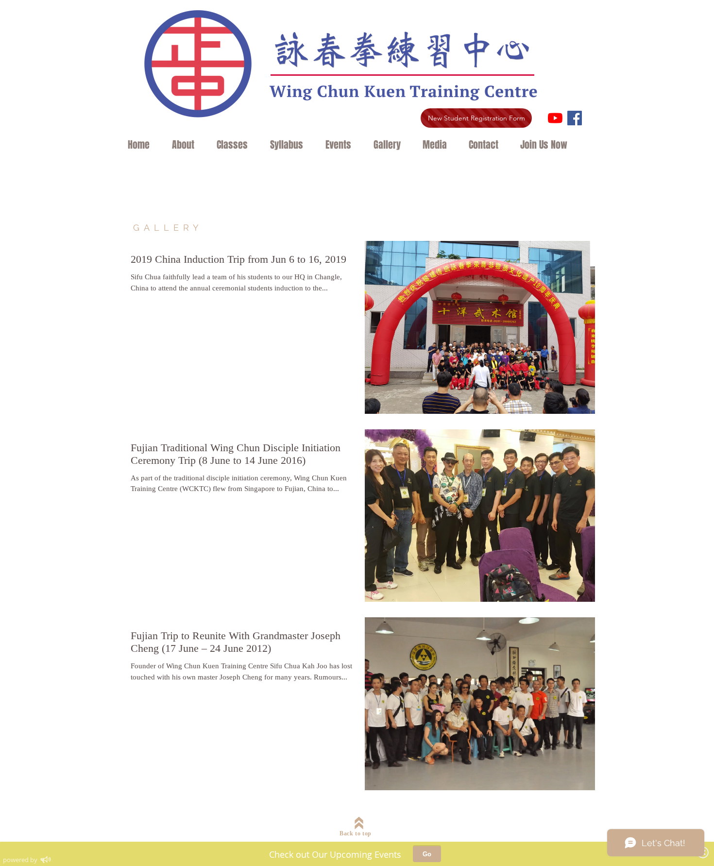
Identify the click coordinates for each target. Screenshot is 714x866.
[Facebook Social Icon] (574, 118)
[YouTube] (555, 118)
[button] (187, 145)
